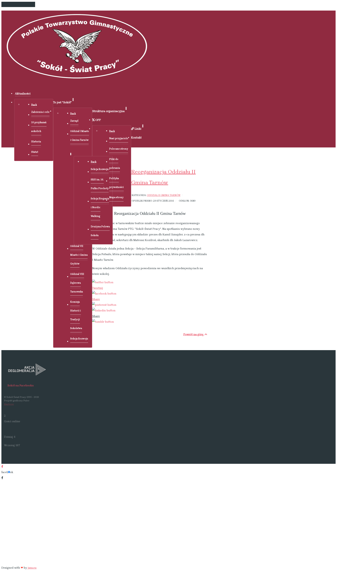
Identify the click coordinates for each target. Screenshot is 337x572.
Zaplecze (9, 404)
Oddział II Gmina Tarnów (163, 195)
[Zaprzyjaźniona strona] (106, 369)
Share (96, 299)
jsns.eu (32, 567)
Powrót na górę (193, 334)
